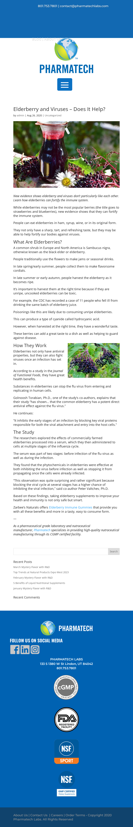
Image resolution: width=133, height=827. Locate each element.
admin (20, 115)
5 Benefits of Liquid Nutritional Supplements (39, 583)
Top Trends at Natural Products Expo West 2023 (41, 572)
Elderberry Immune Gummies (70, 507)
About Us (20, 815)
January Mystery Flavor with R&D (32, 588)
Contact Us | (40, 815)
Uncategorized (53, 115)
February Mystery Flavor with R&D (33, 577)
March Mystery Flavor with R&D (31, 567)
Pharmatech (42, 530)
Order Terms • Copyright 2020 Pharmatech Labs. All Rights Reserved (62, 817)
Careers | (58, 815)
